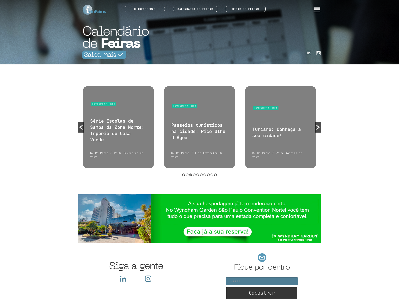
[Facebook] (309, 52)
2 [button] (187, 175)
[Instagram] (318, 52)
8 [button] (208, 175)
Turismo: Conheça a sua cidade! (276, 132)
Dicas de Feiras (245, 9)
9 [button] (212, 175)
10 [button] (215, 175)
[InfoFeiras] (90, 10)
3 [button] (190, 175)
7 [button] (204, 175)
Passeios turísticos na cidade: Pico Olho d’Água (198, 131)
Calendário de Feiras (195, 9)
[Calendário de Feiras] (114, 42)
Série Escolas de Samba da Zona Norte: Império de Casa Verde (117, 130)
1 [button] (183, 175)
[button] (81, 127)
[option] (118, 127)
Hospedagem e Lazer (103, 104)
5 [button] (197, 175)
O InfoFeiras (145, 9)
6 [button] (201, 175)
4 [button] (194, 175)
